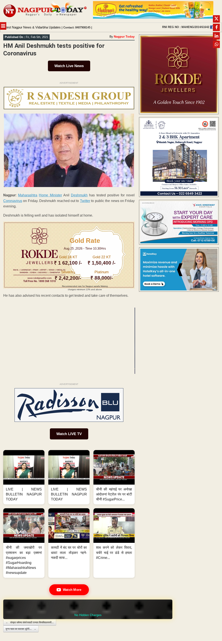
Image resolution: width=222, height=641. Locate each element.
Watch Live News (69, 66)
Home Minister (50, 195)
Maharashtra (27, 195)
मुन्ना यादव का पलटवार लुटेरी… (21, 629)
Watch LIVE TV (69, 434)
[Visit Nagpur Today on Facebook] (212, 27)
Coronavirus (12, 201)
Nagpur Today (124, 36)
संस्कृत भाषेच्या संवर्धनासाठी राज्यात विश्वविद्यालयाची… (30, 622)
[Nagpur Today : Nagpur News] (45, 11)
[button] (23, 477)
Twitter (85, 201)
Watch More (72, 589)
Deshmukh (79, 195)
